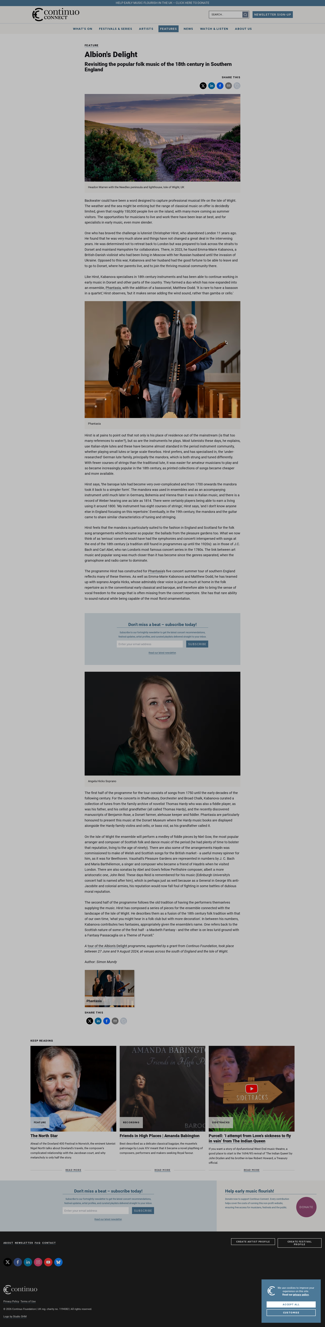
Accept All (291, 1304)
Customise (291, 1312)
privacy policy (301, 1294)
